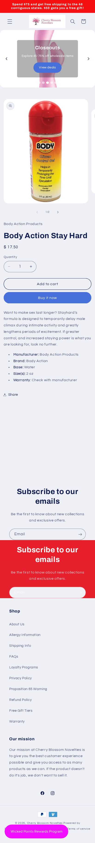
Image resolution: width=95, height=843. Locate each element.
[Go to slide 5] (55, 83)
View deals (47, 67)
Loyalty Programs (23, 667)
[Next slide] (88, 59)
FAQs (13, 656)
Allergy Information (25, 635)
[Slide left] (37, 212)
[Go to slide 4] (51, 83)
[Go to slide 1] (39, 83)
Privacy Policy (20, 678)
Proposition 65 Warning (28, 689)
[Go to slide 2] (43, 83)
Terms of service (78, 829)
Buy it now (47, 298)
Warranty (17, 721)
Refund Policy (20, 700)
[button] (9, 21)
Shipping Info (20, 645)
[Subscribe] (80, 534)
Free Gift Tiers (20, 710)
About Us (16, 624)
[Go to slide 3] (47, 83)
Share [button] (13, 394)
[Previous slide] (6, 59)
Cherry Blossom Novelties (45, 823)
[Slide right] (58, 212)
